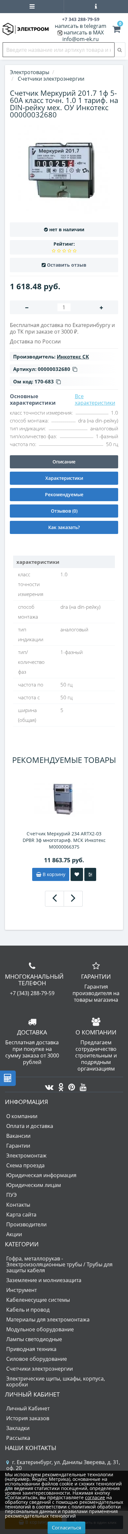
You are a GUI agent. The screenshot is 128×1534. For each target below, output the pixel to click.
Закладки (18, 1428)
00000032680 (54, 369)
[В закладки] (77, 874)
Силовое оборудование (36, 1358)
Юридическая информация (41, 1175)
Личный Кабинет (28, 1408)
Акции (14, 1234)
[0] (116, 30)
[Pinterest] (70, 1085)
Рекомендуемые (64, 494)
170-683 (44, 381)
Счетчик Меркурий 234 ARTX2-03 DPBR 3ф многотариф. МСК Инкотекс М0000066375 (64, 840)
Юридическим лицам (33, 1185)
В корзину (53, 874)
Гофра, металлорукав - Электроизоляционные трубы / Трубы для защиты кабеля (59, 1264)
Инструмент (21, 1290)
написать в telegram (80, 26)
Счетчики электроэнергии (39, 1368)
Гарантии (18, 1145)
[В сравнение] (90, 874)
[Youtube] (81, 1085)
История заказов (27, 1418)
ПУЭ (11, 1194)
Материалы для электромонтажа (48, 1319)
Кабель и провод (28, 1309)
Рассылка (18, 1438)
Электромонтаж (26, 1155)
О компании (21, 1116)
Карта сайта (21, 1214)
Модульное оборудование (40, 1329)
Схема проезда (25, 1165)
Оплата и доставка (29, 1126)
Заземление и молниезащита (43, 1280)
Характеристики (64, 478)
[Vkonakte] (47, 1085)
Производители (26, 1224)
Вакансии (18, 1135)
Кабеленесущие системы (38, 1299)
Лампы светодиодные (34, 1339)
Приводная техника (31, 1349)
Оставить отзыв (66, 265)
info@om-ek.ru (80, 39)
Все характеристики (95, 399)
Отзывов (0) (64, 511)
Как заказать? (64, 527)
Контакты (18, 1204)
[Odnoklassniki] (59, 1085)
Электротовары (29, 72)
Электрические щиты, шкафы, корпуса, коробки (55, 1381)
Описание (64, 462)
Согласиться (66, 1527)
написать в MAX (84, 32)
